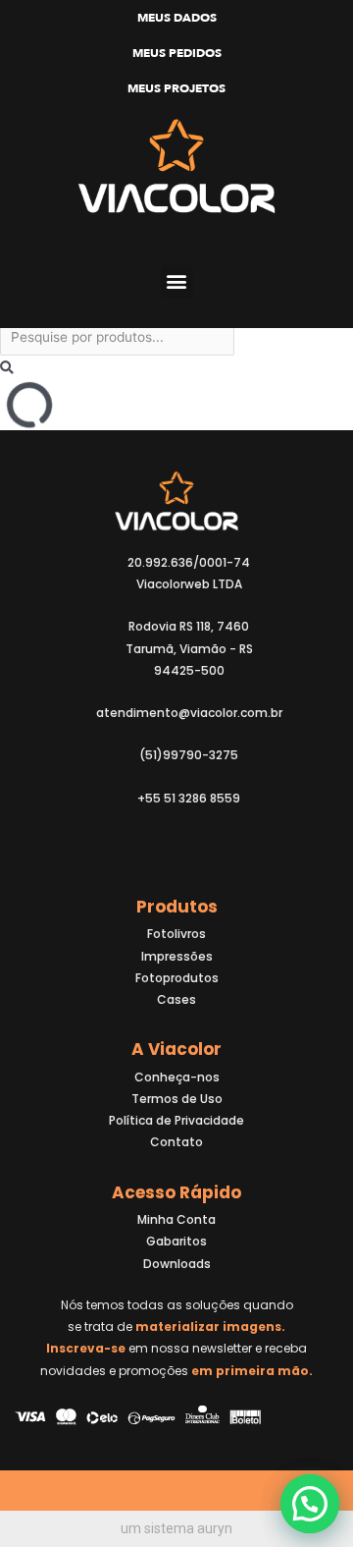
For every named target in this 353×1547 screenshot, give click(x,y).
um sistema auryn (176, 1528)
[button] (177, 281)
